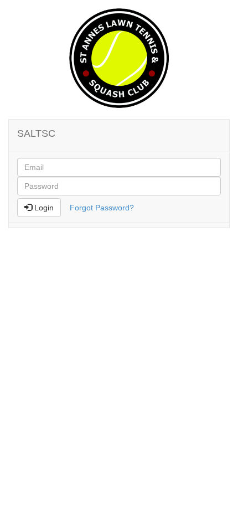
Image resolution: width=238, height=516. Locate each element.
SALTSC (36, 133)
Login (43, 207)
